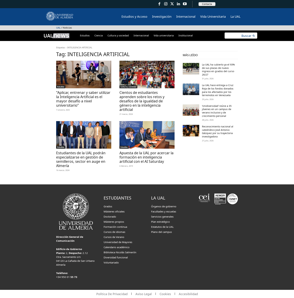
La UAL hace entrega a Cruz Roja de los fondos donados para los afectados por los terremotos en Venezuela (217, 90)
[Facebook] (159, 4)
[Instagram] (165, 4)
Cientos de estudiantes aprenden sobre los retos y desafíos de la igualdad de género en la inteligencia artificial (142, 101)
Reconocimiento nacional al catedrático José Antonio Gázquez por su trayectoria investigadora (217, 131)
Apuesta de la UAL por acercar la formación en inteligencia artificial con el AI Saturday (146, 157)
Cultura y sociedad (128, 87)
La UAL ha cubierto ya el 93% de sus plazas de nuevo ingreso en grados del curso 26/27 (218, 69)
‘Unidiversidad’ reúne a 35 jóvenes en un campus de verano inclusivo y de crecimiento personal (217, 111)
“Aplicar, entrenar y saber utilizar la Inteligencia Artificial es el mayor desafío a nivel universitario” (83, 99)
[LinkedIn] (178, 4)
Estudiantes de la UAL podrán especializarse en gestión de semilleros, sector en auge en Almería (80, 159)
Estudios (60, 87)
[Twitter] (172, 4)
